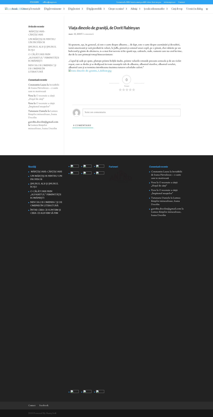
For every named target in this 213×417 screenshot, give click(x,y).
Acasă (14, 9)
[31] (75, 174)
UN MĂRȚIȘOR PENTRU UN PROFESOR (41, 41)
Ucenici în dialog (194, 9)
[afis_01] (87, 393)
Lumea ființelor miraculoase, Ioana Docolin (43, 114)
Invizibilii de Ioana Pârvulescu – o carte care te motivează (43, 88)
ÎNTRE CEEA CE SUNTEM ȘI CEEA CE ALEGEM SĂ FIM (45, 211)
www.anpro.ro (169, 2)
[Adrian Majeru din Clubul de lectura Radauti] (100, 174)
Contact (181, 2)
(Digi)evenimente (52, 9)
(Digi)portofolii (94, 9)
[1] (87, 280)
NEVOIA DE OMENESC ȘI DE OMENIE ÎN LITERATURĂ (42, 68)
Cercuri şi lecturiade (30, 9)
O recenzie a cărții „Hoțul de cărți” (41, 97)
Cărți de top (176, 9)
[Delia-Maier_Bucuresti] (75, 393)
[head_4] (75, 167)
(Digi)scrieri (74, 9)
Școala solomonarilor (154, 9)
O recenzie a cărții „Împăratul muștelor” (41, 105)
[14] (87, 167)
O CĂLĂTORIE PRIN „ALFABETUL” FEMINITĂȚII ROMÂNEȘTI (43, 57)
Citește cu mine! (116, 9)
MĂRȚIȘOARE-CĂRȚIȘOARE (36, 33)
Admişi (134, 9)
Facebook (44, 405)
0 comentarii (88, 34)
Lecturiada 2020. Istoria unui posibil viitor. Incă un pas (138, 2)
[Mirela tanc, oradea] (100, 393)
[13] (100, 167)
